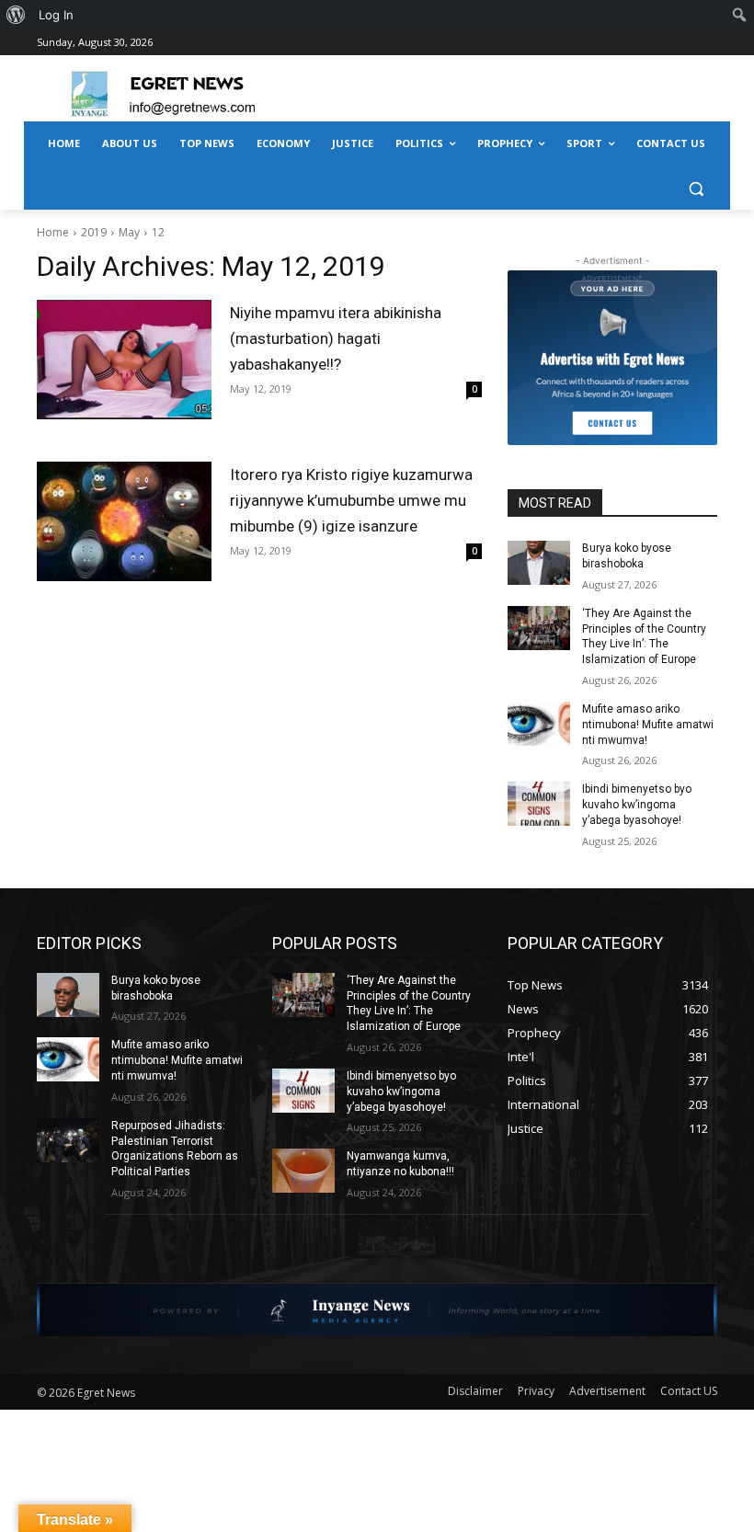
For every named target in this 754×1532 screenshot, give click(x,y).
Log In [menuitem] (56, 14)
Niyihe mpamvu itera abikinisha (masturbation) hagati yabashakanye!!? (335, 338)
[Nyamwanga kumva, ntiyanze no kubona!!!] (303, 1171)
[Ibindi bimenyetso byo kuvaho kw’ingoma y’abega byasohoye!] (539, 804)
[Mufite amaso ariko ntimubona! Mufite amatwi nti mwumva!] (539, 724)
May (129, 232)
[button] (695, 188)
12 (158, 232)
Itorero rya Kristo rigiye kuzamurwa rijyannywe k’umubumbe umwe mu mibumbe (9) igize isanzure (351, 500)
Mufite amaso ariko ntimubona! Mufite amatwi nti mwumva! (648, 725)
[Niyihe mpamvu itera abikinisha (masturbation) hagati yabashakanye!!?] (124, 359)
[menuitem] (16, 14)
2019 (94, 232)
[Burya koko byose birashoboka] (539, 563)
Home (53, 232)
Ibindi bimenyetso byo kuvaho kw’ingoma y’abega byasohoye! (636, 805)
